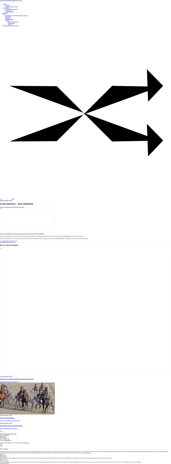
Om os (4, 14)
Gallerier (7, 20)
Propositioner (8, 10)
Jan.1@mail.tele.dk (7, 440)
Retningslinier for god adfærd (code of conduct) (16, 15)
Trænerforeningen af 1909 (11, 6)
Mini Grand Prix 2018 (13, 21)
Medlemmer (5, 13)
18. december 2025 (15, 420)
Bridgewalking (11, 23)
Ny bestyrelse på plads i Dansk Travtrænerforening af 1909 (16, 379)
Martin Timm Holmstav (5, 207)
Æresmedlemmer (9, 19)
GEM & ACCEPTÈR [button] (4, 463)
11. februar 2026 (15, 381)
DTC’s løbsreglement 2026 (11, 9)
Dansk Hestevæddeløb (5, 381)
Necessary (4, 455)
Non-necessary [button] (3, 459)
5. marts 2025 (14, 428)
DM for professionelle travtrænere (11, 25)
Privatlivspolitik (25, 442)
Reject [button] (19, 442)
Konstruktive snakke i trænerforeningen (11, 426)
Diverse (10, 24)
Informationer (6, 8)
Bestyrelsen (8, 16)
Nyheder (5, 4)
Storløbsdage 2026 (9, 11)
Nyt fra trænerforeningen (7, 418)
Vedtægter (7, 18)
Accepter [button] (16, 442)
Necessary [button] (2, 454)
